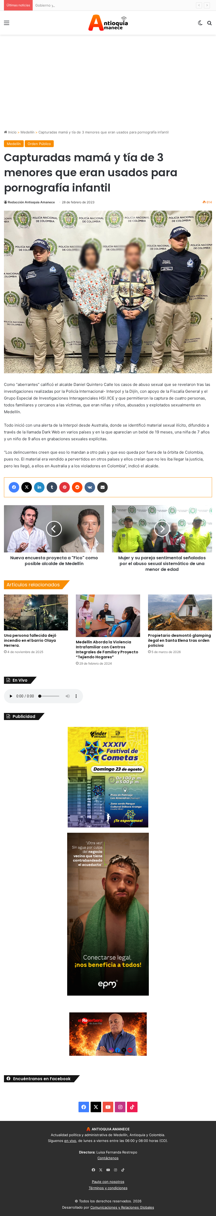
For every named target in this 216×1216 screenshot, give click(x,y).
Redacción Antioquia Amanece (31, 202)
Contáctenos (108, 1158)
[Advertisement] (108, 90)
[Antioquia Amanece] (108, 22)
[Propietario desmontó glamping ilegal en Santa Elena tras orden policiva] (180, 612)
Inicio (12, 132)
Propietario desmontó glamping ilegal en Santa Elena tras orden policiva (179, 640)
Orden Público (39, 144)
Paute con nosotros (108, 1181)
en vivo (70, 1141)
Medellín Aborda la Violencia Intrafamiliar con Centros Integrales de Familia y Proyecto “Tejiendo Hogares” (107, 649)
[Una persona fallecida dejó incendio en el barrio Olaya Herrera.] (36, 612)
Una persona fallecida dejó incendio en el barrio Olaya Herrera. (30, 640)
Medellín (28, 132)
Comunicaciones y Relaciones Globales (122, 1207)
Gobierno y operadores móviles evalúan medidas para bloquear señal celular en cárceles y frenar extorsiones (125, 5)
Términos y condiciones (108, 1188)
